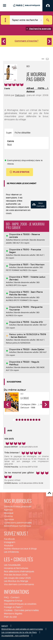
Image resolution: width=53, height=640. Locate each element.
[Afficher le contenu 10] (39, 420)
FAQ (6, 597)
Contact (15, 597)
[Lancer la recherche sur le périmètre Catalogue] (47, 20)
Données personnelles (26, 610)
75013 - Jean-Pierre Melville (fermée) (26, 293)
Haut (49, 493)
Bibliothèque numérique (17, 526)
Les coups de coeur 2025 (17, 578)
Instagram (9, 542)
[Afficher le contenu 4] (22, 420)
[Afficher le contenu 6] (28, 420)
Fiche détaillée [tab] (22, 132)
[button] (7, 404)
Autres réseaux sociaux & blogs (20, 548)
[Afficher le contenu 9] (36, 420)
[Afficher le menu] (4, 5)
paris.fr (4, 626)
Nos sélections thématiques (19, 571)
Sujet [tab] (9, 132)
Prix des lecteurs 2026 (16, 574)
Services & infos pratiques (17, 506)
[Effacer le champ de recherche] (41, 20)
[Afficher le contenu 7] (31, 420)
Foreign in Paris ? (13, 607)
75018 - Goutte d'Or (33, 322)
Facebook (9, 539)
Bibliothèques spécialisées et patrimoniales (22, 629)
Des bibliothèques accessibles (20, 604)
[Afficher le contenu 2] (17, 420)
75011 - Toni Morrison (34, 264)
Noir (9, 144)
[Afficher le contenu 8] (34, 420)
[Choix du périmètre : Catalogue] (5, 20)
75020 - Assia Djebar (33, 349)
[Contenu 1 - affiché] (14, 420)
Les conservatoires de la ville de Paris (19, 632)
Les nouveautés (12, 565)
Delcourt (20, 95)
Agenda (8, 509)
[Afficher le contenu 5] (25, 420)
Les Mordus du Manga (16, 581)
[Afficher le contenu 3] (19, 420)
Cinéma (8, 516)
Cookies (8, 610)
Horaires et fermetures (16, 568)
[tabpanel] (26, 143)
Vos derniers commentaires (19, 584)
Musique (8, 513)
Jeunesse (9, 519)
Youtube (8, 545)
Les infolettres (11, 552)
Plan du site (10, 616)
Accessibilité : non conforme (15, 635)
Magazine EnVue (13, 600)
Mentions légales (13, 613)
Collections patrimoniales (18, 522)
